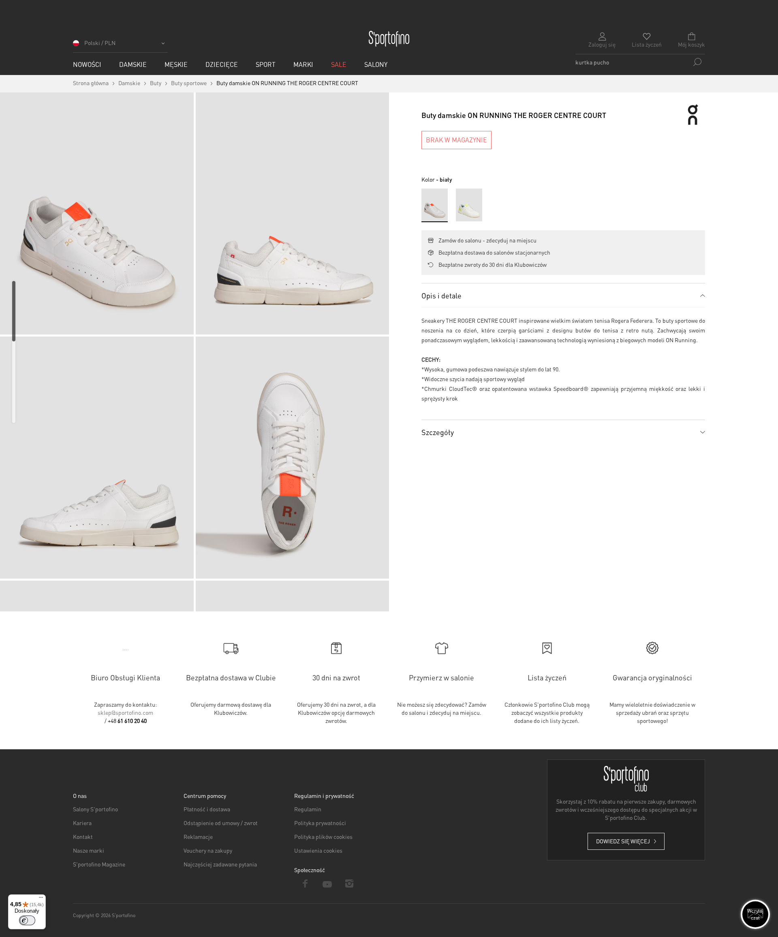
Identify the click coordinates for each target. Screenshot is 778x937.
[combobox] (640, 62)
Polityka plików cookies (323, 836)
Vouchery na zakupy (208, 850)
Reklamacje (198, 836)
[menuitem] (87, 64)
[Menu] (41, 899)
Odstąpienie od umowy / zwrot (221, 822)
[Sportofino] (389, 39)
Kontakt (83, 836)
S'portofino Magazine (99, 864)
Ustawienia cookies (318, 850)
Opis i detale (441, 295)
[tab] (563, 295)
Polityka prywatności (320, 822)
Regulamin (307, 809)
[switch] (27, 920)
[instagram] (349, 883)
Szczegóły (437, 432)
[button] (120, 46)
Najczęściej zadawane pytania (220, 864)
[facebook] (305, 883)
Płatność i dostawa (207, 809)
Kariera (82, 822)
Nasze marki (88, 850)
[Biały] (469, 205)
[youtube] (327, 883)
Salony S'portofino (95, 809)
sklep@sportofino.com (125, 712)
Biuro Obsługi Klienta (125, 677)
